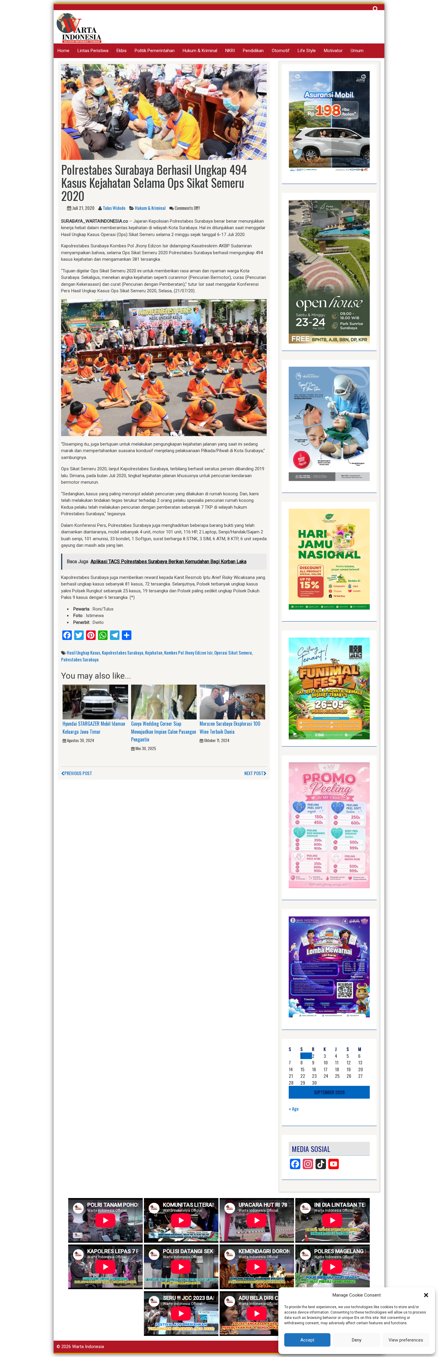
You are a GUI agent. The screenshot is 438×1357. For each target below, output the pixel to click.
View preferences (406, 1340)
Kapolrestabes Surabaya (122, 652)
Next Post (253, 773)
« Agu (294, 1108)
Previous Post (78, 773)
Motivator (333, 50)
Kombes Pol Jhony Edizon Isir (188, 652)
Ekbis (122, 50)
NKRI (230, 50)
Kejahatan (153, 652)
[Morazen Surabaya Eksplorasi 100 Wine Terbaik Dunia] (232, 702)
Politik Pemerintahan (155, 50)
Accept (307, 1340)
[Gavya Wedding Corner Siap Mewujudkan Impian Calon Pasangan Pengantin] (164, 702)
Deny (356, 1340)
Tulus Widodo (114, 207)
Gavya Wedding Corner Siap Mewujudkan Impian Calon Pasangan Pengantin (163, 731)
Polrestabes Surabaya (80, 659)
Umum (357, 50)
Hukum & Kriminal (200, 50)
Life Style (307, 50)
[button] (426, 1295)
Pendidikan (253, 50)
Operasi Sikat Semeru (233, 652)
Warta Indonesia (88, 1346)
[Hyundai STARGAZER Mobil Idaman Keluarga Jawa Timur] (95, 702)
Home (63, 50)
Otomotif (281, 50)
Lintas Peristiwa (92, 50)
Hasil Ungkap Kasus (83, 652)
